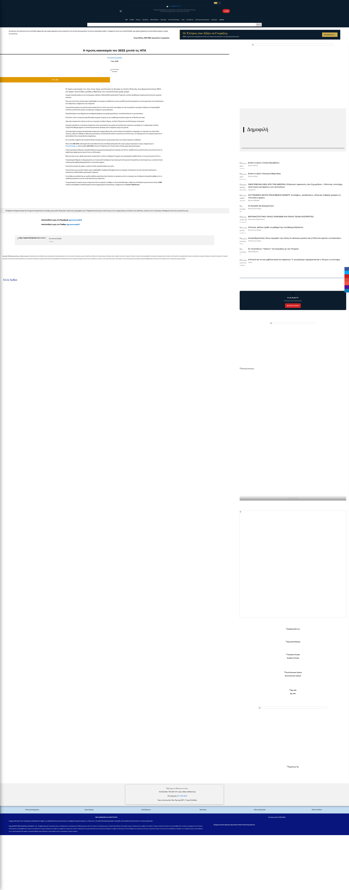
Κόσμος (138, 19)
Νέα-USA (55, 80)
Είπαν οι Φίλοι (16, 294)
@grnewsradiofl (73, 224)
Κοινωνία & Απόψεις (173, 19)
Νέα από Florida (17, 356)
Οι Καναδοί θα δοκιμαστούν (10, 374)
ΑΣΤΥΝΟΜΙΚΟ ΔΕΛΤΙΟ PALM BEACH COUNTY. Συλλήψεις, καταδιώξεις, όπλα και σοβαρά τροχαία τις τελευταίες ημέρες (41, 353)
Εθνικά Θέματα (154, 19)
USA (126, 19)
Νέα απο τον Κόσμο (18, 377)
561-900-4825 (182, 796)
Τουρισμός (214, 19)
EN (219, 3)
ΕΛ (215, 3)
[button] (120, 11)
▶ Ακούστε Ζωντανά (293, 305)
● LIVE (226, 11)
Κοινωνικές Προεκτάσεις (20, 398)
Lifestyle (221, 19)
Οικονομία (163, 19)
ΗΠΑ (159, 89)
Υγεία (182, 19)
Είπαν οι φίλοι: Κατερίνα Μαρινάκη (13, 311)
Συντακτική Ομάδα (114, 58)
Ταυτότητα (202, 810)
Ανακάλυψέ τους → (330, 34)
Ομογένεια (145, 19)
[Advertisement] (54, 848)
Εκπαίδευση (189, 19)
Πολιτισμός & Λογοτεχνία (202, 19)
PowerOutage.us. (72, 146)
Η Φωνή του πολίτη (254, 241)
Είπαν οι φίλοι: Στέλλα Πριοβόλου (12, 290)
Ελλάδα (132, 19)
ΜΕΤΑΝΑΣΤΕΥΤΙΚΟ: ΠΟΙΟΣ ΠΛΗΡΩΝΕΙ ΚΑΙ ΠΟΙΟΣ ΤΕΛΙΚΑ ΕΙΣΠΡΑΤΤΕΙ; (27, 395)
